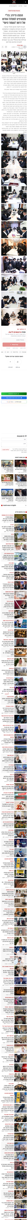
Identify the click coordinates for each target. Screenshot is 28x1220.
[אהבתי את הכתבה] (17, 361)
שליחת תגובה (5, 449)
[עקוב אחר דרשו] (5, 352)
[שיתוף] (2, 46)
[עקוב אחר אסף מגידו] (20, 352)
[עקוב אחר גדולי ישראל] (11, 352)
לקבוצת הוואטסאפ (12, 393)
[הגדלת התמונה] (24, 53)
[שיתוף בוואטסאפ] (6, 46)
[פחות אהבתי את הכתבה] (10, 361)
